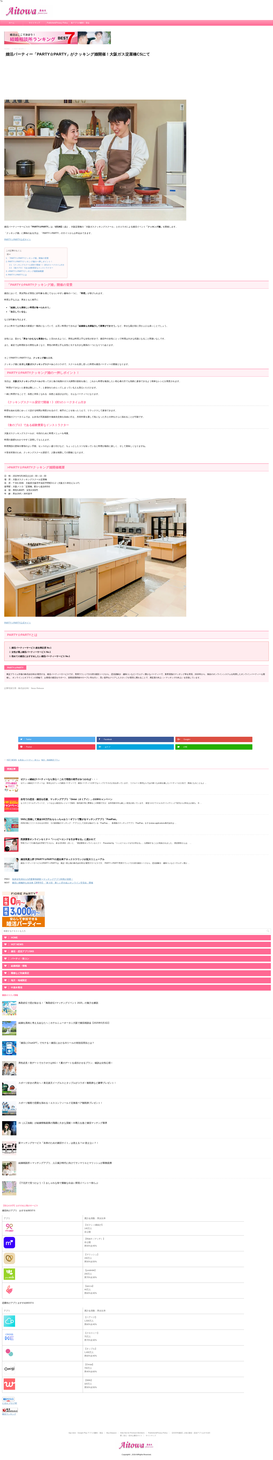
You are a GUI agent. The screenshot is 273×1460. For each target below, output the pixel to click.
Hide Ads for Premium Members (132, 1433)
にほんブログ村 (9, 1403)
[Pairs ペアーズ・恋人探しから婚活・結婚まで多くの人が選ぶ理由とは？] (9, 1326)
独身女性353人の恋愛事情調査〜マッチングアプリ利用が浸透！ (42, 879)
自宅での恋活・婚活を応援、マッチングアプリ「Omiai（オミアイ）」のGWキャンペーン (66, 799)
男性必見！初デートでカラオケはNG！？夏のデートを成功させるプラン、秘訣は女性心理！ (65, 1063)
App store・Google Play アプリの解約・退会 (86, 1433)
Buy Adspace (111, 1433)
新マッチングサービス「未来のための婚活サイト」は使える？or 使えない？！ (58, 1143)
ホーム (11, 23)
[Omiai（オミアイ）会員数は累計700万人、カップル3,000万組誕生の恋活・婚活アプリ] (9, 1373)
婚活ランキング (9, 1414)
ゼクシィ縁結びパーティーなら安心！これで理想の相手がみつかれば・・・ (59, 779)
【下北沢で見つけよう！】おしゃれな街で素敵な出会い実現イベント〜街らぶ (58, 1183)
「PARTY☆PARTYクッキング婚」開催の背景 (28, 258)
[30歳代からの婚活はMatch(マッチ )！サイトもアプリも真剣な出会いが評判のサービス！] (9, 1248)
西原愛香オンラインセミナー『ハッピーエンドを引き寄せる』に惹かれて (58, 839)
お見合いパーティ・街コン (29, 760)
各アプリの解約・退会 (80, 23)
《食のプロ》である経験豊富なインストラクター (33, 268)
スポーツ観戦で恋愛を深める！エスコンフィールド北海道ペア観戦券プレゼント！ (60, 1103)
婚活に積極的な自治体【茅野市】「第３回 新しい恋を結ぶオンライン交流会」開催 (52, 882)
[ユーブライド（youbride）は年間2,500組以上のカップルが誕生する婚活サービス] (9, 1279)
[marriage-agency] (57, 43)
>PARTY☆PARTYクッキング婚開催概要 (26, 271)
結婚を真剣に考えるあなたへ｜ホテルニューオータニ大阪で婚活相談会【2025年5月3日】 (64, 1023)
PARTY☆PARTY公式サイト (17, 239)
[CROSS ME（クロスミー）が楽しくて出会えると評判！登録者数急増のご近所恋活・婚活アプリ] (9, 1342)
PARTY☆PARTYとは (17, 275)
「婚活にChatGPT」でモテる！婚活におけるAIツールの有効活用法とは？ (56, 1043)
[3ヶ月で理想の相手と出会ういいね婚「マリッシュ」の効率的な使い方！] (9, 1263)
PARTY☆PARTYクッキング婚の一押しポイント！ (30, 261)
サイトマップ (34, 23)
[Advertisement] (79, 79)
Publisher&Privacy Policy (57, 23)
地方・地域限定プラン (50, 760)
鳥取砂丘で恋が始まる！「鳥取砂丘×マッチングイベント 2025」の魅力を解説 (58, 1003)
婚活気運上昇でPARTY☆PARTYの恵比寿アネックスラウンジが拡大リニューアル (63, 859)
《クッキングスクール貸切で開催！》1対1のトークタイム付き (38, 265)
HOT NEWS (12, 760)
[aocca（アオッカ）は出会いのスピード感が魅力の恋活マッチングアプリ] (9, 1295)
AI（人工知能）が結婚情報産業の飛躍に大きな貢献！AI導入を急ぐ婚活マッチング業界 (62, 1123)
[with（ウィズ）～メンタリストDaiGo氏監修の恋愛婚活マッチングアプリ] (9, 1389)
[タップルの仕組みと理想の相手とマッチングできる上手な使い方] (9, 1358)
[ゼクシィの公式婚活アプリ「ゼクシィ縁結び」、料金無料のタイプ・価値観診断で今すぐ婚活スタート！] (9, 1232)
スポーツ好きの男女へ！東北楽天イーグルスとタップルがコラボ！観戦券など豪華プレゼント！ (67, 1083)
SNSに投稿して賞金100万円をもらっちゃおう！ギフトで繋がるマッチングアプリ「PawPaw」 (69, 819)
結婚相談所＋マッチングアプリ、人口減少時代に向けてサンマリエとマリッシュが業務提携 (65, 1163)
